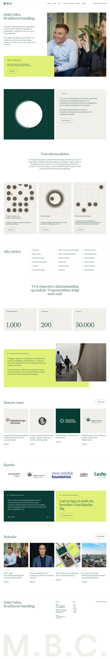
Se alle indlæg (100, 536)
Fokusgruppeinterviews (90, 254)
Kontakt (78, 3)
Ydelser (49, 3)
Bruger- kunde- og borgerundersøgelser (68, 250)
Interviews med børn (63, 258)
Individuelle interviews (38, 258)
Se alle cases (100, 402)
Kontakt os (12, 71)
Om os (59, 3)
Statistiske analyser (89, 262)
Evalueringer (35, 250)
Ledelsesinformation (63, 265)
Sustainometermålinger (38, 270)
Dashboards (61, 270)
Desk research (62, 262)
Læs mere (10, 229)
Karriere (65, 3)
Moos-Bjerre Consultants (99, 3)
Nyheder (71, 3)
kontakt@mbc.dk (61, 607)
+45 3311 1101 (62, 605)
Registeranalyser (36, 254)
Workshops (35, 265)
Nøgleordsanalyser (89, 270)
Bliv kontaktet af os (67, 515)
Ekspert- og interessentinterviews (67, 254)
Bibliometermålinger (89, 265)
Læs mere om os (66, 120)
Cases (54, 3)
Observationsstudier (89, 258)
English (84, 3)
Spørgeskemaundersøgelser (39, 262)
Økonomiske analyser (90, 250)
